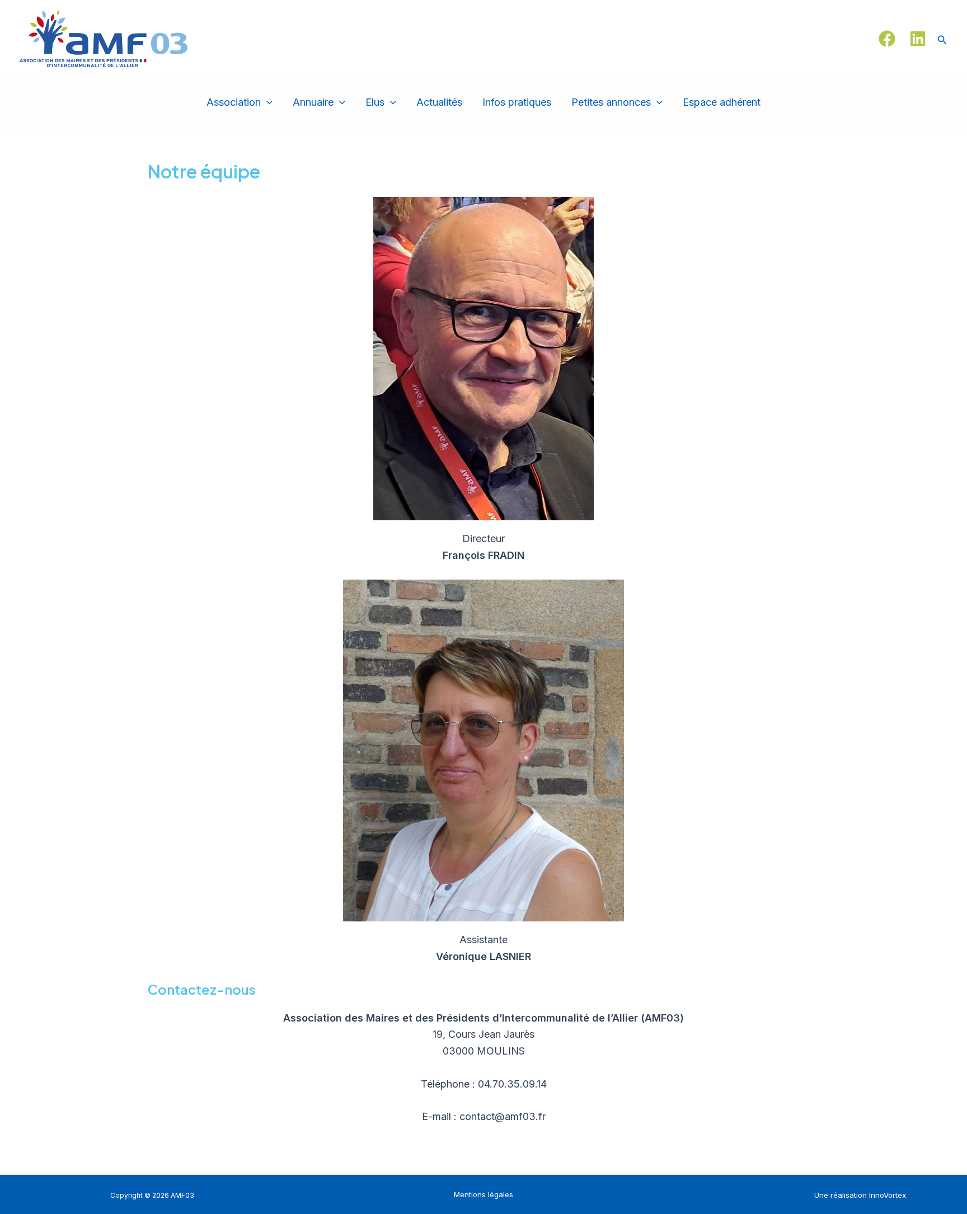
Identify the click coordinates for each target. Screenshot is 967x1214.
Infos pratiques (516, 102)
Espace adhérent (722, 102)
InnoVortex (887, 1195)
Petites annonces (611, 102)
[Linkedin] (917, 38)
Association (233, 102)
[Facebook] (887, 38)
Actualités (439, 102)
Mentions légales (483, 1194)
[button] (942, 38)
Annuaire (313, 102)
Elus (374, 102)
